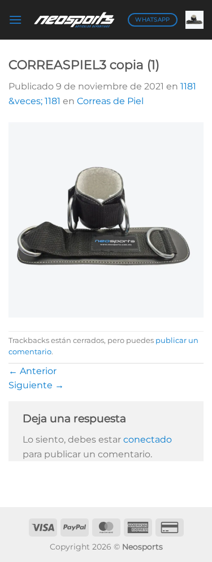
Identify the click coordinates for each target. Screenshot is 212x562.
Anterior (32, 371)
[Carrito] (194, 20)
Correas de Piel (110, 101)
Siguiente (36, 385)
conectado (147, 439)
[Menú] (15, 19)
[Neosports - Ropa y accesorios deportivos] (75, 20)
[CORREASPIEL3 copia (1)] (106, 218)
